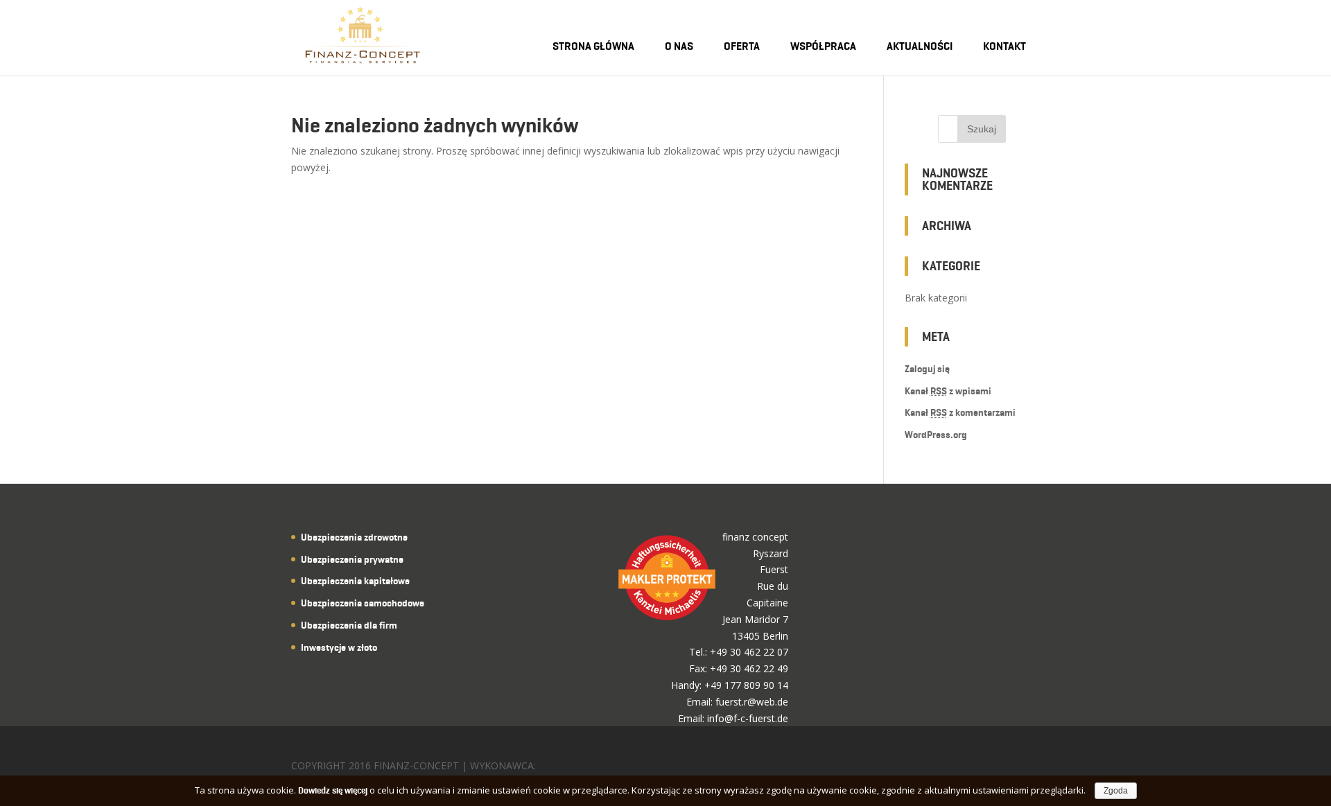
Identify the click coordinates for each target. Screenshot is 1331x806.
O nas (679, 46)
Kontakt (1004, 46)
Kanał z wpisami (948, 391)
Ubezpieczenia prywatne (352, 560)
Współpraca (823, 46)
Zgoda (1116, 791)
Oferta (742, 46)
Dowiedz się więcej (332, 790)
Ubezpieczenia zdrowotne (354, 537)
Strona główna (593, 46)
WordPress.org (936, 435)
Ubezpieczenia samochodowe (362, 603)
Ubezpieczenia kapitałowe (355, 581)
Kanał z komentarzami (960, 413)
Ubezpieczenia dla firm (349, 625)
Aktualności (919, 46)
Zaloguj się (927, 369)
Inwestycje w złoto (339, 648)
